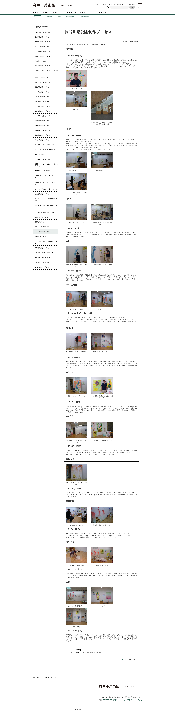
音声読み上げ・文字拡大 (107, 4)
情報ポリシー (36, 677)
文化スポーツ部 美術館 (84, 653)
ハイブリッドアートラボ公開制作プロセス (46, 206)
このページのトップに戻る (131, 659)
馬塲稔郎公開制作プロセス (42, 66)
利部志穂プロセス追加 (41, 217)
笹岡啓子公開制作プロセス (42, 42)
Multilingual (120, 4)
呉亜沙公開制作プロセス (42, 262)
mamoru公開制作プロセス (43, 170)
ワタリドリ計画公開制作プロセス (44, 212)
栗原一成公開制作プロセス (42, 46)
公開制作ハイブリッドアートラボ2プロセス (46, 183)
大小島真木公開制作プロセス (43, 116)
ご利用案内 (102, 12)
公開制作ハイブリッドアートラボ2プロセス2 (46, 176)
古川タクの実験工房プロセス (43, 159)
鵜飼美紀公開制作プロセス (42, 56)
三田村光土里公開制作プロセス (44, 252)
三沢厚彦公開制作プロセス (42, 87)
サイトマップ (94, 4)
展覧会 (36, 12)
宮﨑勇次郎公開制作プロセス (43, 32)
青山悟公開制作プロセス (42, 236)
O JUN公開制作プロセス (42, 267)
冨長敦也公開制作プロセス (42, 106)
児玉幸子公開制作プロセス (42, 92)
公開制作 (46, 12)
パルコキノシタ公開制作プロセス (44, 144)
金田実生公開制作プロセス (42, 111)
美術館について (86, 12)
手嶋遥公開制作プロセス (42, 61)
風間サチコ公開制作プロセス (43, 130)
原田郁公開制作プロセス (42, 101)
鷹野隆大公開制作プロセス (42, 248)
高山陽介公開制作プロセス (42, 140)
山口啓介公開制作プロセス (42, 96)
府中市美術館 (49, 16)
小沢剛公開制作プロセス (42, 226)
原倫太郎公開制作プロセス (42, 120)
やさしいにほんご (130, 4)
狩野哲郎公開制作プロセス (42, 125)
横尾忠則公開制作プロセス (42, 194)
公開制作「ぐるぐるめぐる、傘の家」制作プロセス (46, 165)
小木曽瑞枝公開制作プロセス (43, 51)
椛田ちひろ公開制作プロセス (43, 82)
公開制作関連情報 (69, 16)
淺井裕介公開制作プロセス (42, 77)
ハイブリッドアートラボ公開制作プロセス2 (46, 199)
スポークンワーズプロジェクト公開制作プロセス (46, 71)
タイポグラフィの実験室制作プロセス (46, 149)
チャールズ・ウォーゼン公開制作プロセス (46, 242)
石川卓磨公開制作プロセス (42, 37)
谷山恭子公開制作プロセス (42, 135)
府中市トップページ (50, 677)
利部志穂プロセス (40, 222)
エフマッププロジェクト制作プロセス (46, 189)
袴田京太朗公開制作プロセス (43, 257)
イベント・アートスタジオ (64, 12)
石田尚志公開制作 (40, 154)
